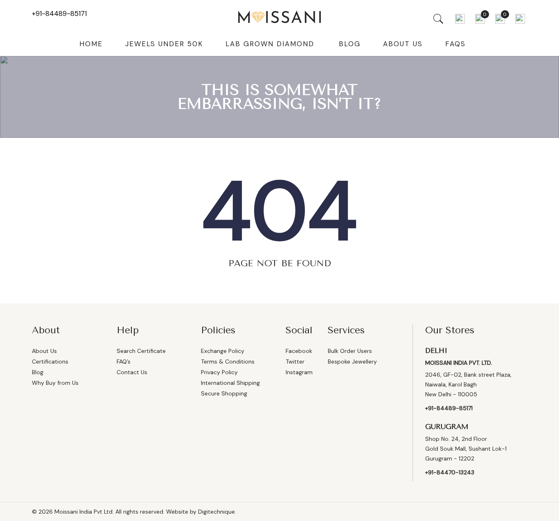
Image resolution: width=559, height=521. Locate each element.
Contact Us (132, 372)
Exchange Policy (222, 351)
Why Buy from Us (55, 382)
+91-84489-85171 (59, 13)
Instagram (299, 372)
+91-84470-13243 (449, 472)
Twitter (295, 361)
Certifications (50, 361)
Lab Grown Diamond (269, 43)
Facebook (299, 351)
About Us (403, 43)
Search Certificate (141, 351)
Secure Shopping (224, 393)
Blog (350, 43)
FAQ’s (124, 361)
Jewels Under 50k (164, 43)
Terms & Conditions (228, 361)
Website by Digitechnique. (201, 511)
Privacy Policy (219, 372)
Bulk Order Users (350, 351)
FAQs (455, 43)
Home (91, 43)
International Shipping (230, 382)
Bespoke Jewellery (352, 361)
